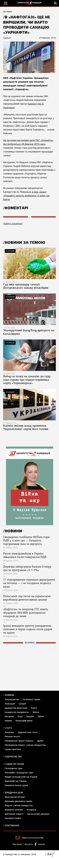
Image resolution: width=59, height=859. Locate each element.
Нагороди (9, 716)
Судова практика (13, 749)
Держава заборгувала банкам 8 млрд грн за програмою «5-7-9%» (27, 568)
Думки (40, 741)
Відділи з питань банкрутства (19, 805)
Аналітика (9, 732)
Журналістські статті (28, 732)
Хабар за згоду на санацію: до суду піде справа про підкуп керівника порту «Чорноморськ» (27, 380)
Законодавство (12, 699)
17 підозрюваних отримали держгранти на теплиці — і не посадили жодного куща (29, 583)
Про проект (17, 844)
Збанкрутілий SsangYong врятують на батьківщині (28, 332)
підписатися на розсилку (32, 838)
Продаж (30, 716)
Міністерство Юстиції (15, 797)
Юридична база (14, 792)
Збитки (35, 712)
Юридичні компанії (14, 810)
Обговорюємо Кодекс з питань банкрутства (25, 745)
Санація (10, 251)
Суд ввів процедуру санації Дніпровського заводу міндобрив (25, 286)
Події (20, 716)
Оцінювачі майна (13, 818)
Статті (8, 728)
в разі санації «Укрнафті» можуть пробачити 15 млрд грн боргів (26, 195)
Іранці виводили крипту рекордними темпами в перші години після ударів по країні (27, 629)
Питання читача (12, 736)
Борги (34, 708)
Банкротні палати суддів (16, 785)
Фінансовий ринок (24, 720)
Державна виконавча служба (18, 801)
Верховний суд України (15, 781)
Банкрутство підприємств (17, 712)
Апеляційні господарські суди (19, 772)
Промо (41, 716)
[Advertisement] (26, 667)
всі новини (29, 642)
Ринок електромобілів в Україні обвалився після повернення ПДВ (24, 555)
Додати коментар (12, 223)
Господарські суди (13, 768)
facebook (41, 844)
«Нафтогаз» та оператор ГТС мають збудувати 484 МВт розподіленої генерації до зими (25, 612)
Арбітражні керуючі (14, 814)
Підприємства (13, 756)
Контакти (29, 844)
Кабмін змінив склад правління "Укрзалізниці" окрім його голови (25, 427)
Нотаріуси (31, 810)
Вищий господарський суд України (21, 777)
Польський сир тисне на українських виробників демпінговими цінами (27, 597)
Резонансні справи (31, 699)
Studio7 (50, 854)
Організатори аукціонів (38, 814)
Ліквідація (10, 703)
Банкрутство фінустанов (16, 708)
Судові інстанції (14, 764)
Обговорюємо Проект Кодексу (19, 741)
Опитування (12, 825)
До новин (7, 11)
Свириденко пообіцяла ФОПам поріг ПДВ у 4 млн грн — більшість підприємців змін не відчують (26, 540)
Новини (9, 695)
